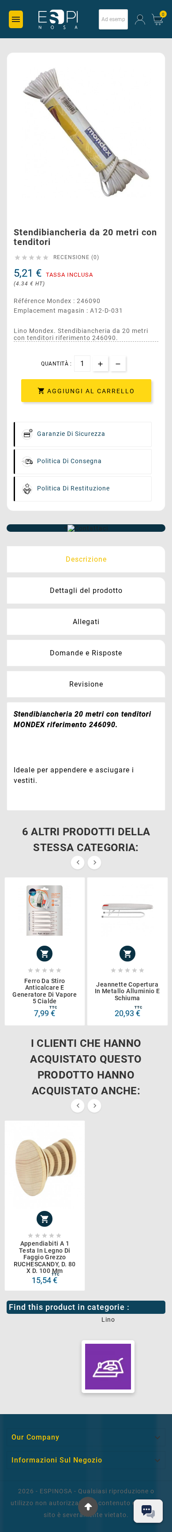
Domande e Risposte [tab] (86, 653)
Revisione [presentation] (86, 684)
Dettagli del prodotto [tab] (86, 590)
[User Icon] (140, 20)
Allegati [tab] (86, 622)
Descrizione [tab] (86, 559)
